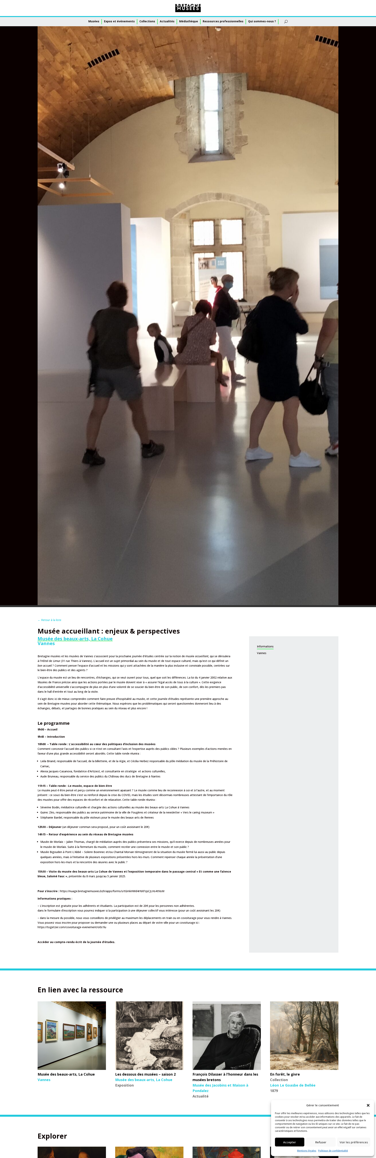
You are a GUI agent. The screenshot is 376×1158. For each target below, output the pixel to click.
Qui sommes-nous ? (262, 21)
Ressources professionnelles (223, 21)
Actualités (167, 21)
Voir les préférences (354, 1142)
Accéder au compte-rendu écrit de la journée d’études (76, 942)
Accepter (289, 1142)
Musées (93, 21)
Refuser (320, 1142)
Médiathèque (188, 21)
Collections (147, 21)
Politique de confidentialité (333, 1150)
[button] (368, 1105)
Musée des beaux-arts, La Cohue (75, 638)
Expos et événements (119, 21)
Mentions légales (306, 1150)
